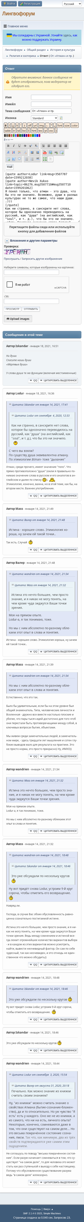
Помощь (36, 1209)
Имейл (10, 104)
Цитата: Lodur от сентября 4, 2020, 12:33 (42, 415)
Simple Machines (52, 1213)
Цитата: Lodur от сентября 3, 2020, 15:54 (39, 1075)
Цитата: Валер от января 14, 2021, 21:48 (38, 520)
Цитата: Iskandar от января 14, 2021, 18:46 (42, 866)
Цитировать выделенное (60, 380)
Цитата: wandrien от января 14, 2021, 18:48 (40, 855)
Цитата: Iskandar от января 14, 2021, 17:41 (40, 404)
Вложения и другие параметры (33, 241)
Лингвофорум (18, 13)
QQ (35, 380)
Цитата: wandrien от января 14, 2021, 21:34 (40, 574)
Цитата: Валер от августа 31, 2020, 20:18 (42, 1086)
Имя (8, 97)
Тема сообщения (17, 111)
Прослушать (12, 259)
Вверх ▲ (48, 1209)
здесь (67, 35)
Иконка (10, 118)
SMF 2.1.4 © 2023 (32, 1213)
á (4, 139)
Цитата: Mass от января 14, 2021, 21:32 (40, 585)
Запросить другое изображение (42, 259)
